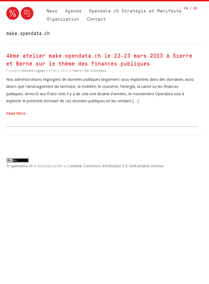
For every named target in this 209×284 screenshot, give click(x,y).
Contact (96, 19)
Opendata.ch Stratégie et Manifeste (135, 11)
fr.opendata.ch (20, 165)
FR (186, 8)
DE (195, 8)
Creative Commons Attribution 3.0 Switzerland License (115, 165)
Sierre (76, 71)
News (52, 11)
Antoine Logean (33, 71)
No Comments (95, 71)
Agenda (73, 11)
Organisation (63, 19)
